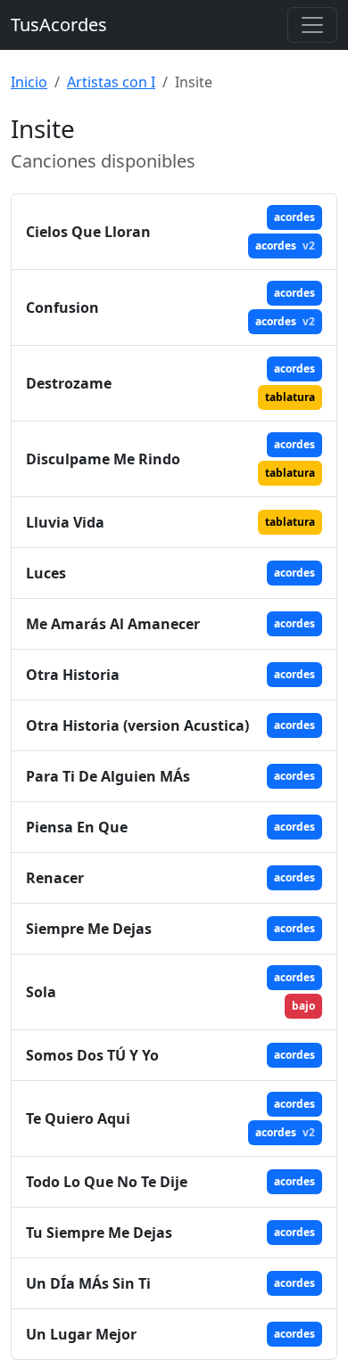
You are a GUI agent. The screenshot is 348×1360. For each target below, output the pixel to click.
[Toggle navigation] (312, 25)
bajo (303, 1005)
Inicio (29, 82)
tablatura (290, 397)
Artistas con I (111, 82)
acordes (294, 217)
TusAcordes (59, 24)
